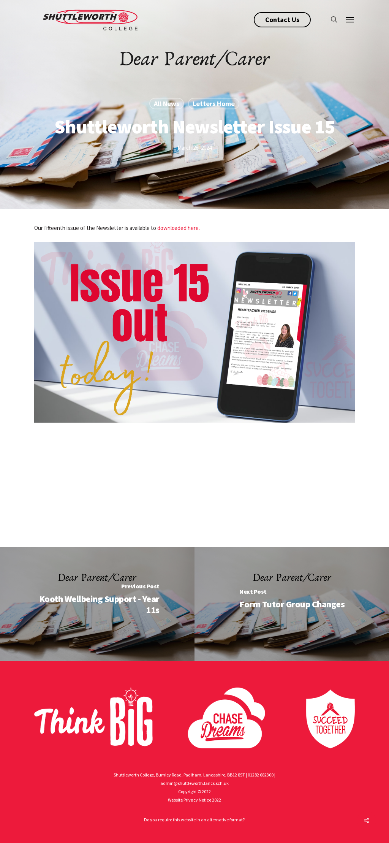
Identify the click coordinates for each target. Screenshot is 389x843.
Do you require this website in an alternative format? (194, 819)
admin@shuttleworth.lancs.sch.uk (194, 783)
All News (166, 103)
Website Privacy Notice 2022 (194, 800)
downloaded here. (178, 227)
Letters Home (214, 103)
